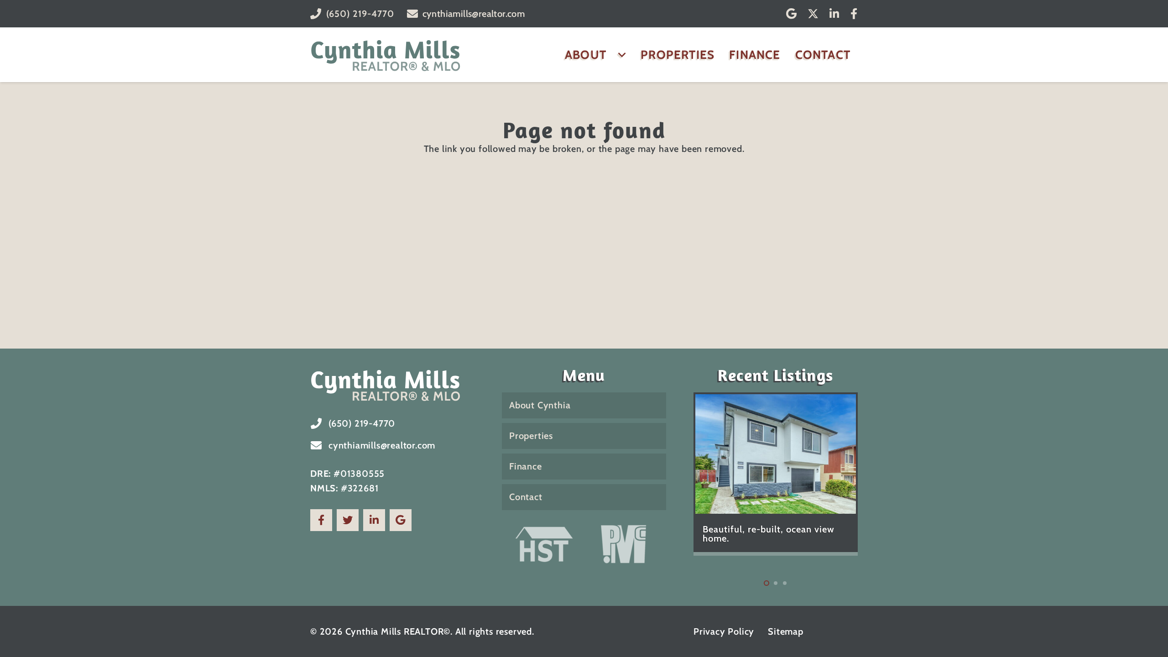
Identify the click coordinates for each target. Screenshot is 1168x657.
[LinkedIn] (834, 13)
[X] (813, 14)
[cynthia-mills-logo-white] (392, 384)
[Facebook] (854, 13)
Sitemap (785, 631)
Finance (525, 466)
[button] (619, 55)
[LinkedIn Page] (374, 520)
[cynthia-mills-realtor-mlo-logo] (385, 55)
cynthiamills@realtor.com (381, 445)
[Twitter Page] (348, 520)
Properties (531, 435)
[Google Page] (401, 520)
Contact (525, 496)
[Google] (791, 13)
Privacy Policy (724, 631)
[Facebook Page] (321, 520)
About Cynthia (539, 405)
